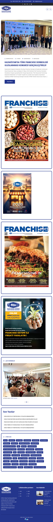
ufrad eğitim (6, 461)
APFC (29, 491)
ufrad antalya (40, 458)
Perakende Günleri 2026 (36, 455)
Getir (15, 452)
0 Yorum (18, 58)
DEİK (29, 493)
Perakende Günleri (25, 455)
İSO (20, 496)
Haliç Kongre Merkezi (30, 452)
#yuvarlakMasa (44, 440)
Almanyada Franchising (24, 443)
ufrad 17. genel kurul (23, 458)
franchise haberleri (7, 452)
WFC (21, 491)
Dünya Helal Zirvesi (32, 446)
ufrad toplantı (15, 464)
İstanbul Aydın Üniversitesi (39, 467)
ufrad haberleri (40, 461)
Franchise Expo (39, 449)
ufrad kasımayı (7, 464)
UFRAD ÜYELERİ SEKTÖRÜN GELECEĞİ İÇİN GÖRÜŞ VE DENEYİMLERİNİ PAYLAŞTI (20, 419)
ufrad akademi (32, 458)
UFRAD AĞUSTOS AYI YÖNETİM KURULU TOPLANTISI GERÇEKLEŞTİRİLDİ (19, 416)
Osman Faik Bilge (15, 455)
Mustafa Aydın (7, 455)
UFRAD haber (32, 461)
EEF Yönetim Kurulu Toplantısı (10, 449)
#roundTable (19, 440)
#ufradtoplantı (35, 440)
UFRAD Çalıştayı (32, 464)
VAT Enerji (20, 467)
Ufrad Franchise (14, 461)
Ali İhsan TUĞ (14, 443)
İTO (28, 496)
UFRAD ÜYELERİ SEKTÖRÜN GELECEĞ (47, 502)
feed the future (21, 449)
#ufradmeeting (27, 440)
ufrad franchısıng (23, 461)
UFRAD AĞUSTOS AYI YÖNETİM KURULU (47, 493)
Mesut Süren (39, 452)
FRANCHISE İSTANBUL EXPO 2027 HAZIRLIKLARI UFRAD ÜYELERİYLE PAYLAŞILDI (21, 421)
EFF (20, 493)
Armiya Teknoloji (34, 443)
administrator (9, 58)
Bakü (18, 446)
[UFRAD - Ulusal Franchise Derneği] (6, 9)
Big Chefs (24, 446)
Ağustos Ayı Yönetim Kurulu (9, 446)
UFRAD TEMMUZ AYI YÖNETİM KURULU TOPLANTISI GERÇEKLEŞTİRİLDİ (19, 427)
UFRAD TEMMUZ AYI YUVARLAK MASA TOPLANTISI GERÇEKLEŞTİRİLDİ (19, 424)
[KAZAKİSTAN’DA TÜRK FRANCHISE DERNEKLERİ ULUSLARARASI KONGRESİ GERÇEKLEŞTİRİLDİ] (26, 37)
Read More (10, 81)
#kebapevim (11, 440)
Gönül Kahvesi (21, 452)
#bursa (5, 440)
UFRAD (14, 458)
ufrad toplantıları (23, 464)
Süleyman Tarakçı (7, 458)
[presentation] (3, 402)
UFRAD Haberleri (14, 398)
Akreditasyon (6, 443)
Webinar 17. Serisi (28, 467)
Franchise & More (29, 449)
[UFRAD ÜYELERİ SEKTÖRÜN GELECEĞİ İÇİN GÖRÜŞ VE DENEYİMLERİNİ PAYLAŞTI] (26, 380)
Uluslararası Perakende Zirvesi (10, 467)
